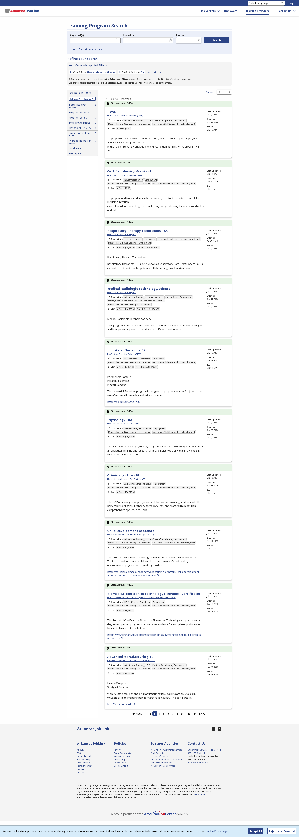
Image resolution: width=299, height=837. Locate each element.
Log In (292, 3)
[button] (86, 49)
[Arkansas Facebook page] (213, 728)
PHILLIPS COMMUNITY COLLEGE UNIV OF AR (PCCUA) (131, 660)
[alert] (168, 104)
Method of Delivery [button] (80, 128)
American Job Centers (198, 762)
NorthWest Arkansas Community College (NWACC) (130, 534)
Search (216, 40)
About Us (81, 749)
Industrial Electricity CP (126, 350)
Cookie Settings (121, 765)
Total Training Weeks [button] (77, 106)
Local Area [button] (75, 148)
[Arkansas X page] (219, 728)
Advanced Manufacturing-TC (130, 657)
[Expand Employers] (240, 11)
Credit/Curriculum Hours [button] (79, 134)
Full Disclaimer (199, 794)
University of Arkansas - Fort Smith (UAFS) (126, 423)
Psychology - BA (119, 420)
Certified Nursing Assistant (129, 171)
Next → (203, 713)
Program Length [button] (78, 117)
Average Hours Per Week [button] (80, 142)
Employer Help (84, 759)
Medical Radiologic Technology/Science (138, 289)
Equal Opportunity (122, 753)
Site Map (81, 772)
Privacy (117, 749)
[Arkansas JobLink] (21, 11)
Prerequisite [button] (76, 153)
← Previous (135, 713)
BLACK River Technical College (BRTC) (124, 354)
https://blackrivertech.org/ (122, 402)
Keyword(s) (77, 35)
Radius (180, 35)
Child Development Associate (130, 531)
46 (188, 713)
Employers (230, 11)
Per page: (211, 92)
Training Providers (257, 11)
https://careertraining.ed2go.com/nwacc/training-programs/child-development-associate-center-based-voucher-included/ (153, 573)
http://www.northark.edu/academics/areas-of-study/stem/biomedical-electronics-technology (154, 636)
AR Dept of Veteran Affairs (163, 765)
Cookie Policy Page (217, 831)
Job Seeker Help (84, 756)
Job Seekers (208, 11)
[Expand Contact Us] (294, 11)
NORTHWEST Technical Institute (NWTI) (125, 115)
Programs (81, 769)
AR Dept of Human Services (163, 756)
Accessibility (119, 759)
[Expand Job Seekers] (218, 11)
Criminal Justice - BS (123, 475)
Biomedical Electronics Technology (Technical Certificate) (153, 594)
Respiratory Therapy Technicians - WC (137, 231)
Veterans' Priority (122, 756)
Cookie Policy (120, 762)
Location (128, 35)
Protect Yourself (84, 765)
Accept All (255, 831)
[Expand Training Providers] (272, 11)
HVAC (111, 112)
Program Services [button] (79, 112)
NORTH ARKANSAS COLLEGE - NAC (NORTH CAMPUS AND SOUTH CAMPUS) (141, 597)
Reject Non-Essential (282, 831)
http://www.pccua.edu (119, 704)
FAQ (79, 753)
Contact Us (284, 11)
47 (194, 713)
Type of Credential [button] (79, 122)
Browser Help (83, 762)
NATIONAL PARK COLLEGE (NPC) (121, 234)
